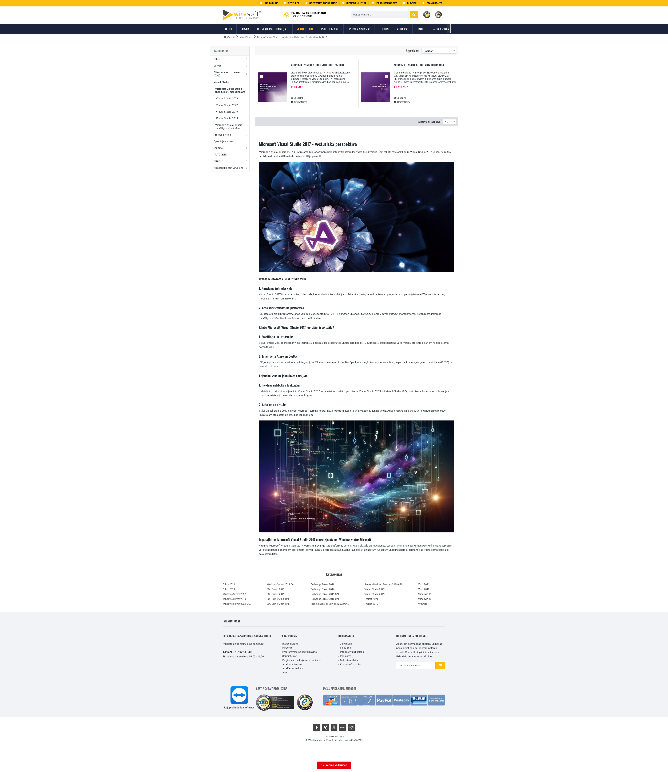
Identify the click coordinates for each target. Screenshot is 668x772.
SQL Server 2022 (276, 589)
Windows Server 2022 (234, 594)
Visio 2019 (424, 589)
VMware (422, 603)
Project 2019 (371, 603)
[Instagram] (351, 727)
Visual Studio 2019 (227, 111)
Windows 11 (424, 594)
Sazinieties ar (289, 656)
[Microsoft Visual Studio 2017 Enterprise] (375, 87)
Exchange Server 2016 (323, 589)
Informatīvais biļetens (352, 651)
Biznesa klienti (290, 643)
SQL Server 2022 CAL (278, 599)
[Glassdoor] (334, 727)
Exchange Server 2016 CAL (325, 599)
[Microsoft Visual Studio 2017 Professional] (272, 87)
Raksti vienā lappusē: (428, 121)
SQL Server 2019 (276, 594)
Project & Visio (222, 134)
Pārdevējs (287, 647)
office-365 (345, 647)
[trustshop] (305, 703)
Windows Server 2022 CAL (237, 603)
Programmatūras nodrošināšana (299, 651)
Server (217, 65)
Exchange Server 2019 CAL (325, 594)
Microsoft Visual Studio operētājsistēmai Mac (228, 126)
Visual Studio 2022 (227, 105)
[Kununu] (342, 727)
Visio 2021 (424, 584)
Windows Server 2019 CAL (281, 584)
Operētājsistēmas (224, 141)
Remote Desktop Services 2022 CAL (330, 603)
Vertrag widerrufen (336, 765)
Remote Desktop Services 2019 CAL (383, 584)
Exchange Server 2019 (323, 584)
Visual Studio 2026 (227, 98)
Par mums (345, 656)
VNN (284, 672)
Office (217, 59)
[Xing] (325, 727)
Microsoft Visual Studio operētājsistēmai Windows (230, 90)
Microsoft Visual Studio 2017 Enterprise (419, 65)
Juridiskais (346, 643)
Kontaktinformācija (350, 664)
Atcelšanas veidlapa (293, 668)
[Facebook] (316, 727)
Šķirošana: (412, 50)
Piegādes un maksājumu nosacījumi (301, 660)
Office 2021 (229, 584)
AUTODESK (220, 154)
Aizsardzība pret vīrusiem (228, 167)
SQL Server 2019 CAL (278, 603)
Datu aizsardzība (349, 660)
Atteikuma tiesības (292, 664)
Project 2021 (371, 599)
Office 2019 (229, 589)
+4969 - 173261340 (237, 652)
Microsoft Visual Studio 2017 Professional (317, 65)
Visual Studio (221, 82)
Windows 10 (424, 599)
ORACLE (218, 161)
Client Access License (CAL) (227, 74)
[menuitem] (384, 3)
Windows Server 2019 (234, 599)
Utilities (218, 148)
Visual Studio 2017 (227, 118)
